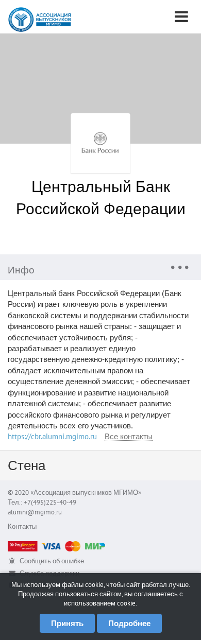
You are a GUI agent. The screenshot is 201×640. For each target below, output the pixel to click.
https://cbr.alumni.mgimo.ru (52, 436)
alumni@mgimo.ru (35, 512)
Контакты (22, 526)
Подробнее (129, 623)
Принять (67, 623)
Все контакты (129, 437)
